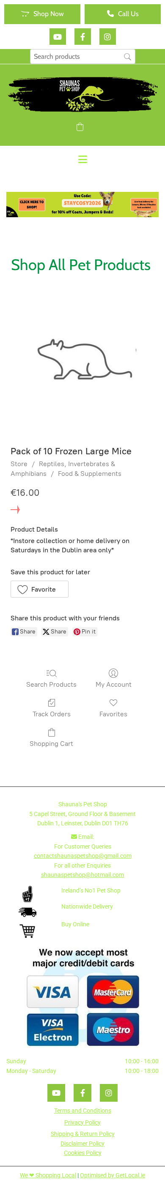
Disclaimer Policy (82, 1143)
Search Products (51, 684)
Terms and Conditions (82, 1110)
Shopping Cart (51, 744)
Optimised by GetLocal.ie (112, 1175)
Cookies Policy (83, 1152)
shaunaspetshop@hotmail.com (82, 874)
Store (19, 464)
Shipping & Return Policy (83, 1133)
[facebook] (82, 36)
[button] (42, 14)
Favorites (113, 714)
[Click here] (82, 204)
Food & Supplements (89, 474)
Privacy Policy (82, 1122)
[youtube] (57, 36)
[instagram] (107, 36)
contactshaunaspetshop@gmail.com (83, 855)
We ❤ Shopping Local (48, 1175)
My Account (114, 684)
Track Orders (52, 714)
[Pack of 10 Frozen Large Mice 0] (82, 361)
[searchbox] (82, 56)
